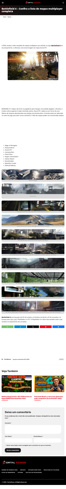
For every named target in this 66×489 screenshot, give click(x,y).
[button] (3, 2)
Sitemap (20, 472)
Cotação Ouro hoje (34, 470)
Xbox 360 (13, 319)
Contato (23, 470)
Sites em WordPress (8, 472)
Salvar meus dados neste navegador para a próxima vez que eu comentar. (29, 445)
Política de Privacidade (34, 472)
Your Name (8, 436)
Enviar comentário (13, 450)
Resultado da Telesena (51, 470)
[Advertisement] (33, 30)
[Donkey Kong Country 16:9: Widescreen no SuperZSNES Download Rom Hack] (17, 383)
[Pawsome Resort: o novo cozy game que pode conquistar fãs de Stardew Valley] (49, 383)
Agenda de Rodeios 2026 (10, 470)
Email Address (38, 436)
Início (4, 17)
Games (9, 17)
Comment (8, 423)
